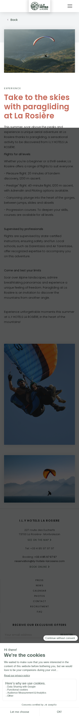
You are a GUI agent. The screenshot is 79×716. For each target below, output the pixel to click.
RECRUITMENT (39, 606)
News (40, 585)
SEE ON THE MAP (38, 540)
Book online (38, 566)
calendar (40, 590)
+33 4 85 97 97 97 (42, 548)
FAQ (39, 612)
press (39, 580)
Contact (39, 601)
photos (39, 596)
